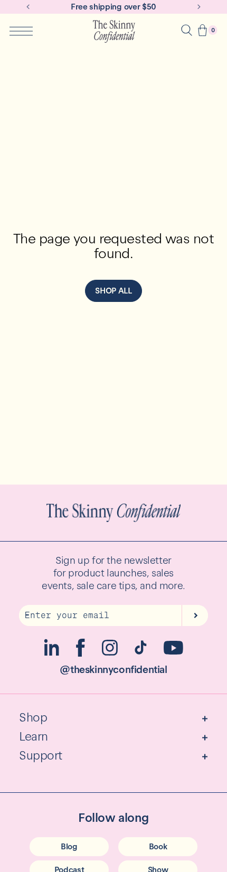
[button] (202, 31)
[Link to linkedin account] (51, 653)
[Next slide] (199, 7)
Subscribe (195, 615)
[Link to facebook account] (80, 653)
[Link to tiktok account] (141, 651)
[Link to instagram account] (110, 652)
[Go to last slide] (28, 7)
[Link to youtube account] (173, 651)
